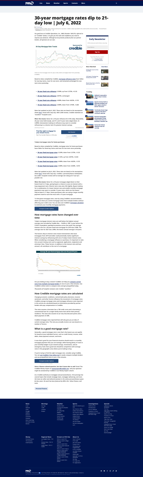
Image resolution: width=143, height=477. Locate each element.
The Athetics (76, 419)
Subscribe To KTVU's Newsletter (78, 456)
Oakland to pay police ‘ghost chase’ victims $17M (100, 97)
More (83, 3)
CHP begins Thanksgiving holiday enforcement (92, 77)
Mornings (44, 404)
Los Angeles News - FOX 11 (47, 439)
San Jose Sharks (76, 421)
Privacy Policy (98, 59)
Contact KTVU (76, 444)
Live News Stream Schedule (77, 451)
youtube (104, 471)
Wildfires (28, 413)
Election (27, 423)
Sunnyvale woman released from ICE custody (99, 126)
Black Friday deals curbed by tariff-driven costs (93, 83)
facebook (107, 471)
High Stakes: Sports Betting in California (110, 411)
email (101, 471)
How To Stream (76, 439)
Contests (43, 409)
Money (28, 437)
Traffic (42, 407)
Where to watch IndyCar (63, 449)
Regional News (46, 437)
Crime (27, 409)
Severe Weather (61, 416)
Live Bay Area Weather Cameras (62, 408)
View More (104, 67)
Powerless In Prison (93, 411)
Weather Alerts (60, 406)
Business (28, 414)
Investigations (93, 404)
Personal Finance (102, 28)
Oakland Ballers (76, 418)
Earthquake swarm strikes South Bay (92, 70)
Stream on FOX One (63, 437)
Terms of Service (98, 60)
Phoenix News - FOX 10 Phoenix (47, 442)
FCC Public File (76, 461)
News (27, 404)
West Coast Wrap (30, 420)
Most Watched (91, 67)
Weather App (60, 418)
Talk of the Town (108, 419)
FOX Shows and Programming (76, 446)
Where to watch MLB (62, 444)
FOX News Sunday (30, 422)
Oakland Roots (76, 416)
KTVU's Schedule (77, 449)
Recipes (43, 411)
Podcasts (28, 418)
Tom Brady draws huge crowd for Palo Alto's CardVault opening (101, 111)
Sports (75, 404)
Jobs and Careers (77, 442)
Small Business (29, 442)
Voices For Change (108, 427)
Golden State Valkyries (78, 414)
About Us (76, 437)
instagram (110, 471)
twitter (116, 471)
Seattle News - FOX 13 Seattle (46, 446)
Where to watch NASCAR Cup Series (63, 446)
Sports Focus (107, 417)
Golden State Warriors (78, 410)
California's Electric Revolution (108, 406)
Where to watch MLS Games (62, 460)
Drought (28, 411)
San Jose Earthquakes (78, 423)
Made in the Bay (108, 414)
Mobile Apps (76, 454)
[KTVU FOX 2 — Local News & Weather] (30, 3)
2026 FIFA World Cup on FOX (78, 406)
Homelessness (91, 407)
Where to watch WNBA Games (62, 457)
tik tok (113, 471)
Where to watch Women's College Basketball (63, 454)
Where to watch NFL (62, 439)
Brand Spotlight (107, 432)
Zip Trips (43, 406)
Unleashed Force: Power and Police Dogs (94, 413)
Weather (60, 404)
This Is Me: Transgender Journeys (110, 421)
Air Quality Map (60, 410)
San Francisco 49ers (77, 409)
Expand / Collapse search (116, 3)
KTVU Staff (75, 441)
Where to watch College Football (63, 441)
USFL (74, 425)
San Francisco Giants (78, 412)
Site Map (75, 459)
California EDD (91, 406)
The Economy (29, 441)
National (28, 407)
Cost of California (92, 409)
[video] (104, 71)
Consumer (28, 416)
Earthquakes (60, 414)
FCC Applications (77, 462)
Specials (106, 404)
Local (27, 406)
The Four (106, 409)
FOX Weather (60, 419)
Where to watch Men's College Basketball (62, 451)
